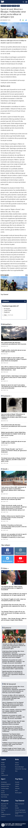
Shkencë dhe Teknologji (20, 769)
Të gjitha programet (5, 814)
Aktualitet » (7, 324)
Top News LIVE (4, 775)
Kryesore (9, 5)
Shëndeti (17, 788)
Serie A (3, 792)
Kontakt (17, 808)
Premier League (5, 788)
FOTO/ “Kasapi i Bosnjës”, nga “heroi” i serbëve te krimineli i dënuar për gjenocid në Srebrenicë (14, 451)
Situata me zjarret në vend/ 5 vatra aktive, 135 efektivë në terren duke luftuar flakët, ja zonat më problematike (13, 387)
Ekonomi (3, 769)
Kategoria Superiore (6, 784)
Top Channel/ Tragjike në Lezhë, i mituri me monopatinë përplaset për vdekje (13, 599)
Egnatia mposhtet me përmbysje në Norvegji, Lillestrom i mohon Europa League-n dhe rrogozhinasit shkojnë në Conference (13, 674)
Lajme (3, 759)
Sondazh (5, 301)
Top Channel (7, 553)
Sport (3, 779)
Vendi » (5, 469)
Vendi (18, 5)
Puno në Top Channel (20, 810)
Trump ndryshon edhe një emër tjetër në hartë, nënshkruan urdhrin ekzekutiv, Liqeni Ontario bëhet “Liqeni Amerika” (13, 667)
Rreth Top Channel (19, 803)
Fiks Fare (3, 810)
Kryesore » (6, 396)
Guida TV (3, 816)
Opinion (17, 762)
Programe (4, 801)
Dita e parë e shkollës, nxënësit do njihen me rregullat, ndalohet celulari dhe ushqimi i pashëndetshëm (13, 711)
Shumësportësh (5, 794)
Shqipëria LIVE (4, 808)
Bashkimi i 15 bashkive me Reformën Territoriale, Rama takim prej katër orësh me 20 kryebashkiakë (14, 527)
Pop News (19, 779)
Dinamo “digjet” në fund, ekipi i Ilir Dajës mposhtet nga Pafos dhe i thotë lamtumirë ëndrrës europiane (13, 722)
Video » (5, 568)
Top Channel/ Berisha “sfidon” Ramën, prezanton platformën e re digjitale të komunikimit (12, 588)
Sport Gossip (4, 797)
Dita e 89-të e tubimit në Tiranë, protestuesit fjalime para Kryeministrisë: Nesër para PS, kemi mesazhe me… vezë (13, 369)
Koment (17, 764)
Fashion (17, 786)
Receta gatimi (18, 792)
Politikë (3, 762)
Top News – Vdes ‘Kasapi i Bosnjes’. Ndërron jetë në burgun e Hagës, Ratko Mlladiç (13, 619)
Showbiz (17, 782)
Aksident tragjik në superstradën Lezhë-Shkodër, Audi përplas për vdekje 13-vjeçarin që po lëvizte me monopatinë (14, 360)
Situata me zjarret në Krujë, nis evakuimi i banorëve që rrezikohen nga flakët (13, 499)
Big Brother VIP (4, 803)
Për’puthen (3, 806)
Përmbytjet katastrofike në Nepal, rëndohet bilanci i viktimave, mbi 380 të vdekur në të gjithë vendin (13, 460)
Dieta (16, 790)
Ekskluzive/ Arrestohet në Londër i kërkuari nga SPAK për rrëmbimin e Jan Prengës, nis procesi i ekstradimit (13, 661)
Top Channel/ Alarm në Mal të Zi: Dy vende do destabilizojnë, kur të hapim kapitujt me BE (14, 594)
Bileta (16, 806)
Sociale (3, 771)
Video (2, 773)
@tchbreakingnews (8, 561)
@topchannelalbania (21, 553)
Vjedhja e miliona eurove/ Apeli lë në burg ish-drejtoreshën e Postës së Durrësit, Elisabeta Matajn (13, 518)
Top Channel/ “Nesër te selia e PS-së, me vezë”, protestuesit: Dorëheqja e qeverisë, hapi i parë (13, 613)
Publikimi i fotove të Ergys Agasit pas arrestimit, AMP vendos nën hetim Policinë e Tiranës (12, 744)
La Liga (2, 790)
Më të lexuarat (9, 684)
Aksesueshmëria (19, 815)
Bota (17, 759)
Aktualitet (3, 5)
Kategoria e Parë (5, 786)
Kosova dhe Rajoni (19, 766)
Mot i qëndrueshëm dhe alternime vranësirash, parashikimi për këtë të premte (13, 344)
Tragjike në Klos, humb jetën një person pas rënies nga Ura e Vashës (13, 351)
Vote (5, 315)
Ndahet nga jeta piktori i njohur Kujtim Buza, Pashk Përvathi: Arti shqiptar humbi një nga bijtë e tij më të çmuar (13, 435)
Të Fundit (14, 5)
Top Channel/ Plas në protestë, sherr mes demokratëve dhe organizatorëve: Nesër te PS (13, 606)
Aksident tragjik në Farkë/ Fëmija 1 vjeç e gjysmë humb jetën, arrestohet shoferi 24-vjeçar (13, 750)
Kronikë (3, 764)
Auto (16, 771)
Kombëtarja (4, 782)
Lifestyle (17, 784)
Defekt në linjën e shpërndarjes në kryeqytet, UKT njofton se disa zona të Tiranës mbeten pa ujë (14, 378)
